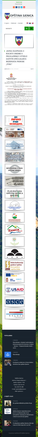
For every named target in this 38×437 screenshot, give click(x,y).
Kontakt (20, 23)
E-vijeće (7, 23)
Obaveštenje (18, 4)
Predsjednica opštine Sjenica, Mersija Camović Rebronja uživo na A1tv (23, 424)
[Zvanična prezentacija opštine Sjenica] (19, 16)
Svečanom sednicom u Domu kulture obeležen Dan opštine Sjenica (23, 363)
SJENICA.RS (6, 69)
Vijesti (32, 69)
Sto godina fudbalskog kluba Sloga (22, 403)
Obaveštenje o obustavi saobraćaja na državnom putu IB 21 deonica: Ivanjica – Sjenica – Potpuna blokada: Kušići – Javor (23, 345)
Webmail (13, 23)
